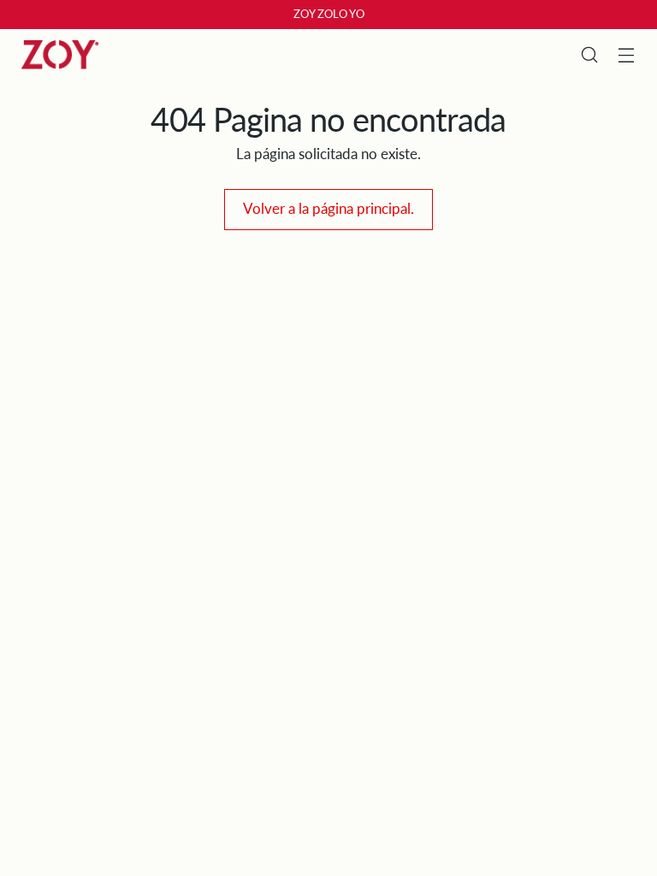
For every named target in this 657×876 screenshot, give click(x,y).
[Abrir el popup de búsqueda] (589, 55)
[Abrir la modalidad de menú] (626, 55)
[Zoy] (59, 54)
